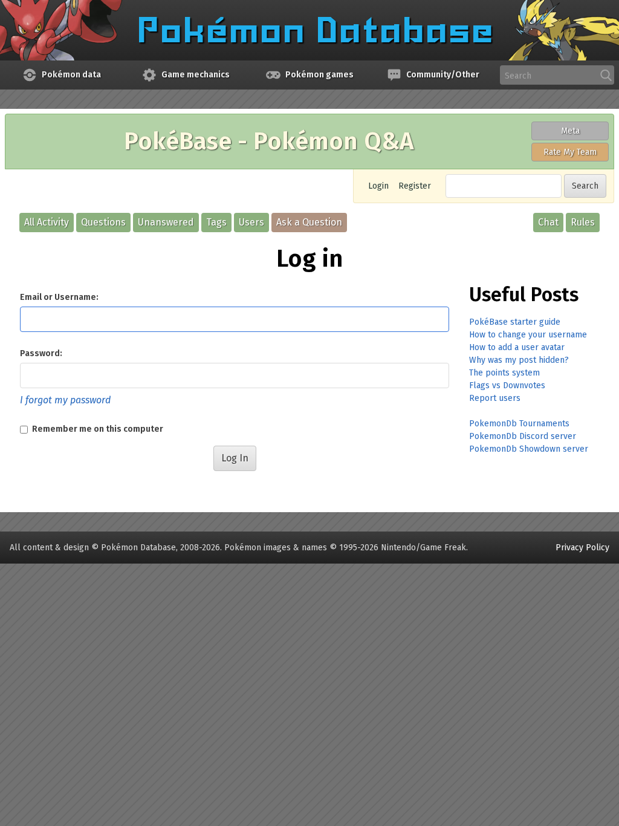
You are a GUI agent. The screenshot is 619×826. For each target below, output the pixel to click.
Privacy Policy (582, 547)
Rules (583, 222)
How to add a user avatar (517, 347)
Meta (570, 131)
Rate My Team (570, 152)
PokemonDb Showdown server (528, 449)
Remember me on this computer (96, 429)
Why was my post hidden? (519, 360)
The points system (504, 373)
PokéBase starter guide (514, 322)
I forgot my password (65, 400)
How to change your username (528, 335)
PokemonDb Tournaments (519, 423)
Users (251, 222)
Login (378, 186)
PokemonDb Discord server (522, 436)
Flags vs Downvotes (507, 385)
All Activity (46, 222)
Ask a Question (309, 222)
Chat (548, 222)
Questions (103, 222)
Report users (494, 398)
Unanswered (166, 222)
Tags (216, 222)
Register (414, 186)
